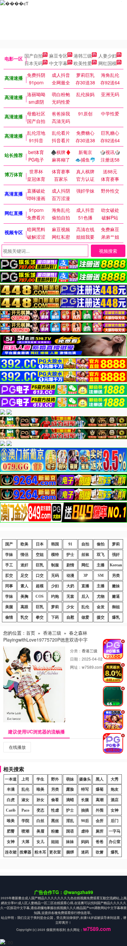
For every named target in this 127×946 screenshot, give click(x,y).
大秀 (115, 779)
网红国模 (107, 63)
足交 (24, 575)
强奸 (116, 554)
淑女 (25, 800)
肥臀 (11, 831)
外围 (100, 810)
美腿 (9, 607)
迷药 (85, 852)
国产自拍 (33, 55)
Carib (11, 810)
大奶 (70, 586)
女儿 (40, 841)
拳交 (40, 617)
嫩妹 (116, 586)
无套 (70, 596)
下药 (55, 617)
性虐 (55, 810)
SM (101, 575)
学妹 (9, 554)
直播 (85, 586)
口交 (40, 575)
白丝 (40, 820)
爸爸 (100, 841)
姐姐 (55, 841)
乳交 (24, 617)
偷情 (9, 617)
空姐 (40, 554)
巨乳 (40, 565)
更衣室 (55, 852)
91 (70, 544)
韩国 (55, 544)
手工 (9, 565)
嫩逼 (116, 596)
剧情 (70, 565)
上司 (25, 779)
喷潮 (25, 831)
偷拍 (101, 544)
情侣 (24, 554)
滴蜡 (70, 800)
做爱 (85, 617)
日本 (40, 544)
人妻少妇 (107, 55)
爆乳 (116, 617)
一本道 (11, 779)
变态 (40, 810)
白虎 (11, 800)
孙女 (40, 800)
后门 (115, 820)
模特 (55, 554)
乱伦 (85, 607)
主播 (101, 565)
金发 (101, 607)
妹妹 (70, 841)
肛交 (9, 575)
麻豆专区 (58, 55)
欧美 (24, 544)
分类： (76, 650)
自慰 (70, 617)
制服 (55, 565)
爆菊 (100, 789)
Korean (116, 565)
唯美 (40, 789)
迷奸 (24, 565)
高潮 (100, 800)
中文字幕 (58, 63)
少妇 (55, 586)
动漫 (70, 575)
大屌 (25, 841)
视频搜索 (108, 251)
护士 (70, 554)
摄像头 (85, 779)
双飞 (101, 554)
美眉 (40, 831)
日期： (76, 659)
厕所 (100, 831)
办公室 (114, 841)
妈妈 (85, 841)
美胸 (24, 596)
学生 (40, 779)
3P (85, 575)
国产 (9, 544)
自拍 (85, 544)
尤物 (101, 596)
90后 (85, 820)
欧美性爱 (83, 63)
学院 (25, 820)
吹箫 (100, 852)
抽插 (85, 810)
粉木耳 (40, 852)
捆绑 (70, 852)
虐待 (85, 831)
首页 (30, 632)
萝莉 (116, 544)
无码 (55, 575)
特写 (85, 789)
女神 (115, 810)
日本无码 (33, 63)
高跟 (24, 607)
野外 (55, 779)
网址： (76, 667)
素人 (24, 586)
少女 (70, 607)
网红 (85, 565)
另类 (116, 575)
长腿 (85, 800)
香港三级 (52, 632)
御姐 (116, 607)
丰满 (11, 789)
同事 (9, 586)
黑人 (100, 779)
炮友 (115, 789)
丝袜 (85, 554)
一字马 (114, 831)
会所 (100, 820)
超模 (40, 586)
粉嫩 (55, 831)
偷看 (55, 800)
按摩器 (25, 852)
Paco (25, 810)
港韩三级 (83, 55)
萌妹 (70, 779)
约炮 (55, 596)
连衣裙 (11, 852)
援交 (101, 617)
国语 (70, 831)
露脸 (70, 789)
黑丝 (55, 820)
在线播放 (17, 747)
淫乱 (70, 820)
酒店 (115, 800)
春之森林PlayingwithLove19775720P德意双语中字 (45, 636)
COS (39, 596)
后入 (85, 596)
